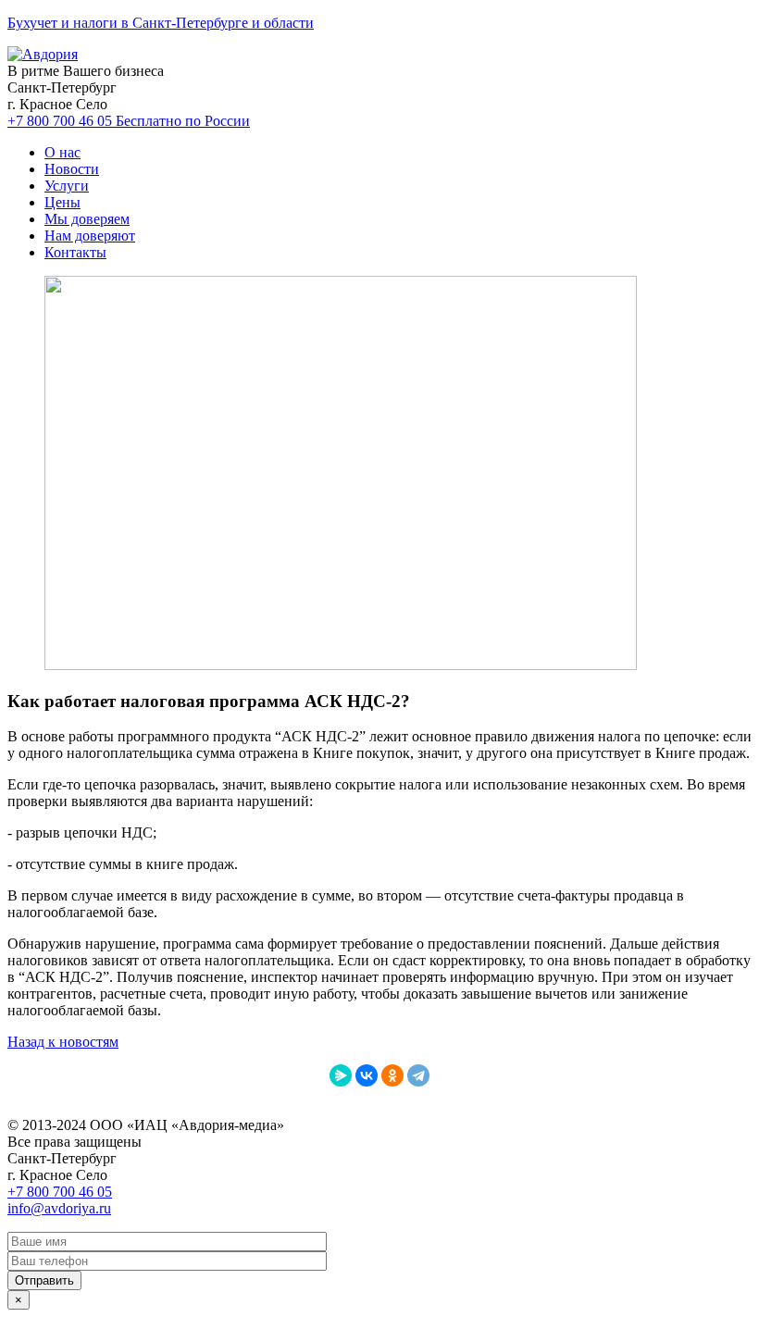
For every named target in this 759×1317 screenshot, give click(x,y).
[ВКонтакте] (366, 1075)
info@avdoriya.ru (59, 1208)
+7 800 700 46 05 (128, 121)
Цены (62, 202)
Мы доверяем (87, 219)
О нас (62, 152)
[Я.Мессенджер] (341, 1075)
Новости (71, 169)
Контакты (75, 252)
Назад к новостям (62, 1042)
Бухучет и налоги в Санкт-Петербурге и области (160, 23)
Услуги (66, 185)
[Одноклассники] (392, 1075)
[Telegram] (418, 1075)
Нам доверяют (89, 235)
